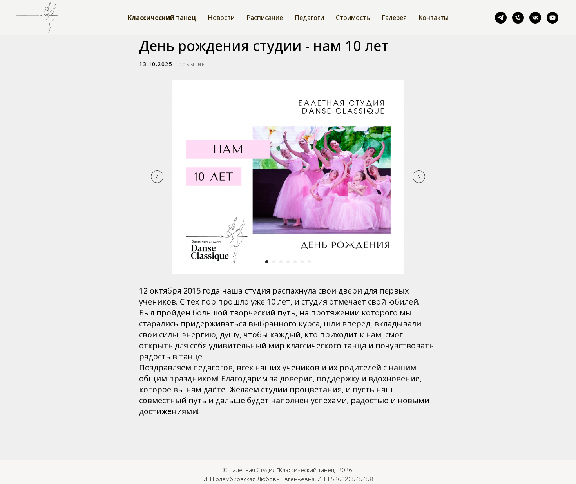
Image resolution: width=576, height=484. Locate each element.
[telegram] (501, 18)
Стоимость (353, 17)
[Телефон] (518, 18)
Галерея (394, 17)
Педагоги (309, 17)
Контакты (433, 17)
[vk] (535, 18)
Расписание (264, 17)
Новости (221, 17)
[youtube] (552, 18)
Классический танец (162, 17)
